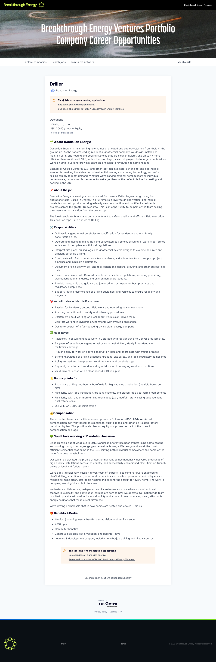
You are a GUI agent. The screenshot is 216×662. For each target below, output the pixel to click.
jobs (59, 62)
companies (35, 62)
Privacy (63, 644)
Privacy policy (100, 612)
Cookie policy (116, 612)
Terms (123, 644)
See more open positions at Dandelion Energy (108, 577)
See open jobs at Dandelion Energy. (76, 104)
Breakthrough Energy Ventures (198, 5)
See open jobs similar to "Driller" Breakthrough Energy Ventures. (91, 108)
